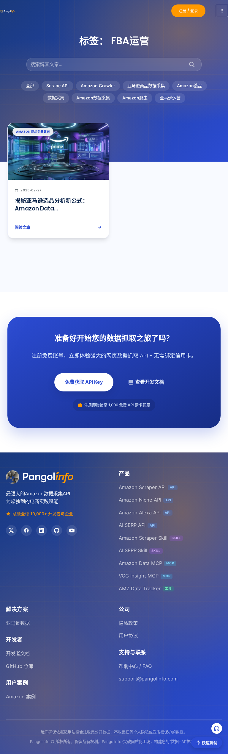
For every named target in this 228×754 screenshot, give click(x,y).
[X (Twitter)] (11, 530)
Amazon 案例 (21, 697)
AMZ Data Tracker (145, 588)
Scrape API (57, 85)
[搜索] (192, 64)
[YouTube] (71, 530)
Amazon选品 (189, 85)
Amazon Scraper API (147, 487)
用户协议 (128, 636)
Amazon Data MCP (146, 563)
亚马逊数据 (18, 623)
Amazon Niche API (145, 500)
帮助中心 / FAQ (135, 666)
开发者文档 (18, 653)
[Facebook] (26, 530)
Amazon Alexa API (144, 513)
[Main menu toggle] (222, 11)
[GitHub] (56, 530)
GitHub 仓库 (19, 666)
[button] (188, 10)
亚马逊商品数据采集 (146, 85)
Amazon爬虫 (135, 97)
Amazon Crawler (98, 85)
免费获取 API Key (84, 382)
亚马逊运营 (170, 97)
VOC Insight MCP (144, 576)
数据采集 (56, 97)
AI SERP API (137, 525)
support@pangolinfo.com (148, 679)
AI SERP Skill (140, 550)
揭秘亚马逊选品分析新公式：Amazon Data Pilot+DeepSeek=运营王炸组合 (56, 209)
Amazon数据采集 (93, 97)
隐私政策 (128, 623)
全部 (30, 85)
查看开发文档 (149, 382)
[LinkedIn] (41, 530)
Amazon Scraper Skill (150, 538)
